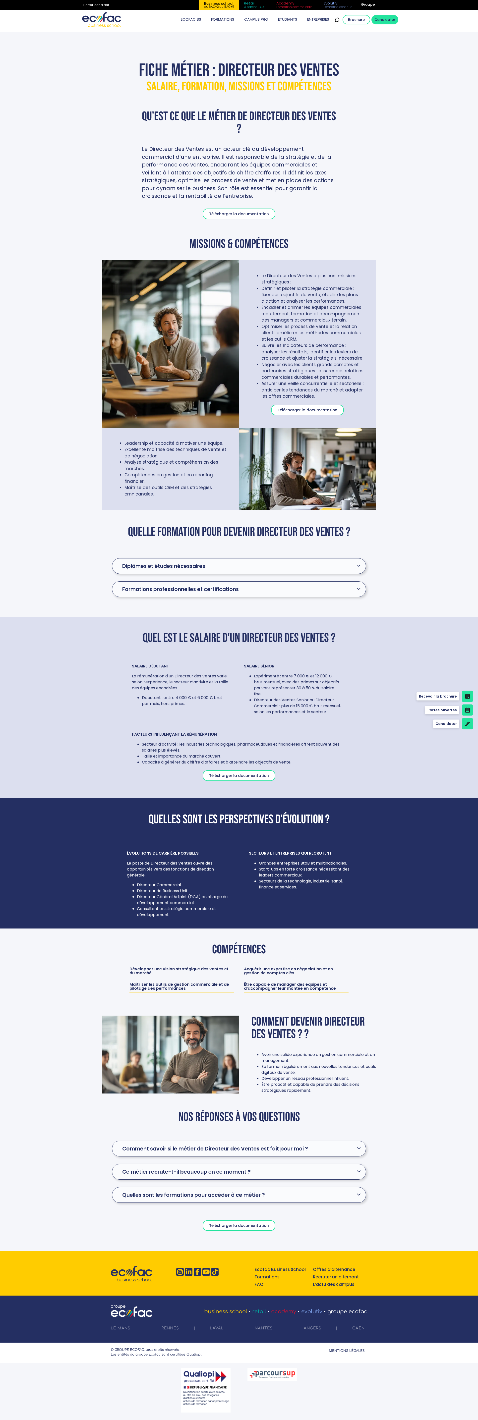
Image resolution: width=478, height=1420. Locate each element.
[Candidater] (467, 723)
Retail (259, 1311)
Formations (267, 1277)
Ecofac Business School (280, 1269)
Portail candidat (96, 4)
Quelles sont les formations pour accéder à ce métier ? (193, 1195)
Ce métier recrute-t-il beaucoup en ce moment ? (186, 1171)
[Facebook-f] (197, 1272)
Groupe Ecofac (347, 1311)
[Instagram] (180, 1272)
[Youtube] (206, 1272)
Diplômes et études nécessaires (163, 566)
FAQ (259, 1284)
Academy (283, 1311)
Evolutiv (311, 1311)
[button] (191, 19)
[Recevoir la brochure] (467, 696)
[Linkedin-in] (188, 1272)
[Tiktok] (215, 1272)
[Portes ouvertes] (467, 710)
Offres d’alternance (334, 1269)
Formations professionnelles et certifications (180, 589)
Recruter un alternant (336, 1277)
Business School (225, 1311)
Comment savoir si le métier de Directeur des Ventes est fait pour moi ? (215, 1148)
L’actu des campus (333, 1284)
